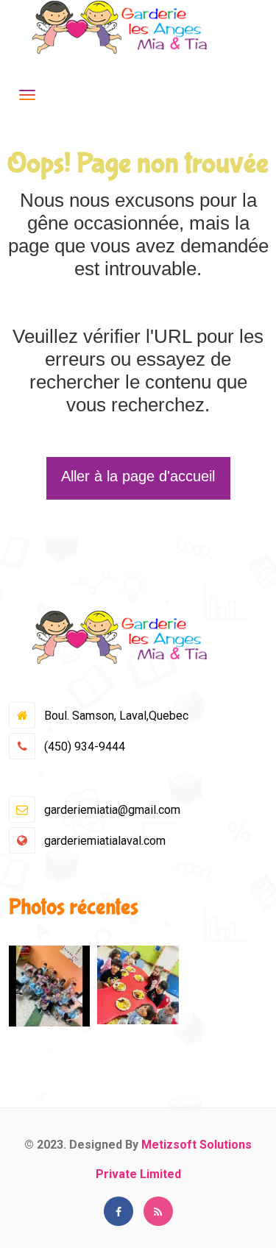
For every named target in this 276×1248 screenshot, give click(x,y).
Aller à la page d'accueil (138, 476)
